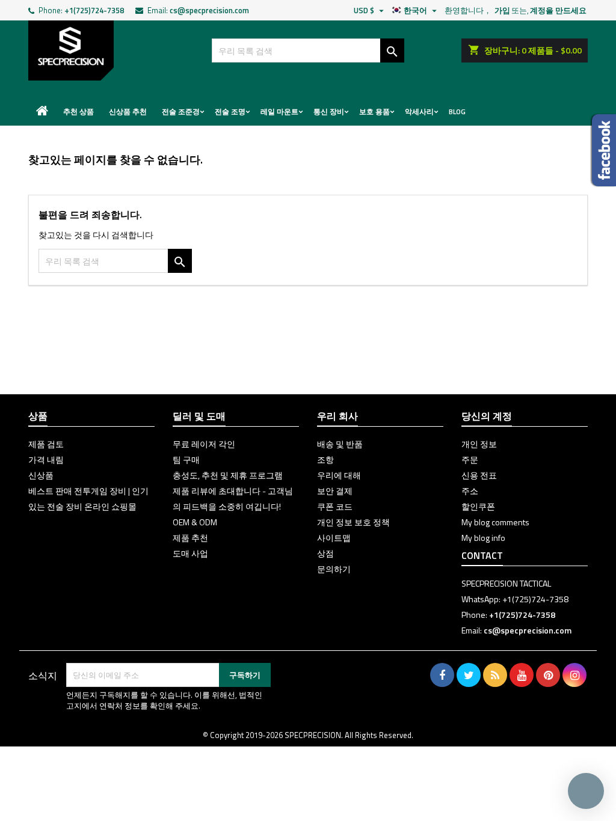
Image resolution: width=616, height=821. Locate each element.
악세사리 (419, 111)
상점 (325, 553)
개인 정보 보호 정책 (353, 522)
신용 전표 (479, 475)
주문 (469, 459)
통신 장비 (328, 111)
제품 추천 (190, 537)
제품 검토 (46, 444)
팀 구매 (186, 459)
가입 (502, 10)
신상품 (41, 475)
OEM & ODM (195, 522)
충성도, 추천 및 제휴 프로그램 (228, 475)
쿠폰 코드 (335, 506)
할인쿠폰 (478, 506)
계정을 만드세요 (558, 10)
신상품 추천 (128, 111)
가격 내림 (46, 459)
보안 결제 (335, 490)
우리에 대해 (339, 475)
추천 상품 (78, 111)
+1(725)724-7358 (94, 10)
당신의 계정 (486, 416)
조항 (325, 459)
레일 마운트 (279, 111)
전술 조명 (230, 111)
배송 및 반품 (340, 444)
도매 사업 (190, 553)
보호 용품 (374, 111)
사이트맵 (334, 537)
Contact (482, 555)
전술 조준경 (181, 111)
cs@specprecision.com (209, 10)
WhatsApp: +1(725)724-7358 (514, 599)
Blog (457, 111)
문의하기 (334, 569)
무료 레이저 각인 (204, 444)
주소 (469, 490)
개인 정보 (479, 444)
